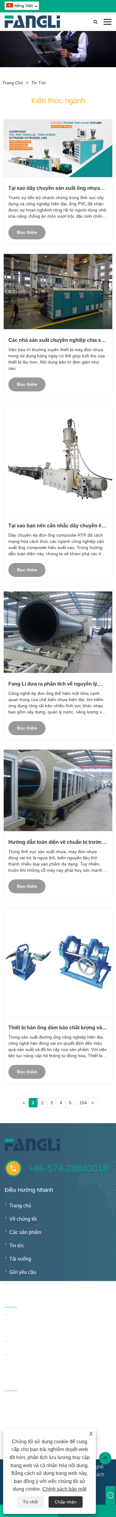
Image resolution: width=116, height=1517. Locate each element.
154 (83, 1102)
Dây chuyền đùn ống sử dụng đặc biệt (38, 1342)
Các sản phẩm (25, 1232)
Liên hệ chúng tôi (28, 1285)
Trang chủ (12, 82)
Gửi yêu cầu (22, 1272)
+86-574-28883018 (68, 1168)
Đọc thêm (27, 232)
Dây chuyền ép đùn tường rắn (38, 1316)
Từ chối (30, 1501)
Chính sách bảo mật (64, 1489)
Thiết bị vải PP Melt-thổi (35, 1369)
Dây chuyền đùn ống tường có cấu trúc (38, 1329)
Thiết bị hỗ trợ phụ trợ (33, 1355)
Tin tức (38, 82)
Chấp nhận (65, 1501)
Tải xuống (20, 1259)
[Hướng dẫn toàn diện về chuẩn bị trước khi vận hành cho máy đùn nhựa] (58, 790)
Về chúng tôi (23, 1219)
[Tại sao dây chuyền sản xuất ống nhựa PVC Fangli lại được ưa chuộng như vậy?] (58, 148)
